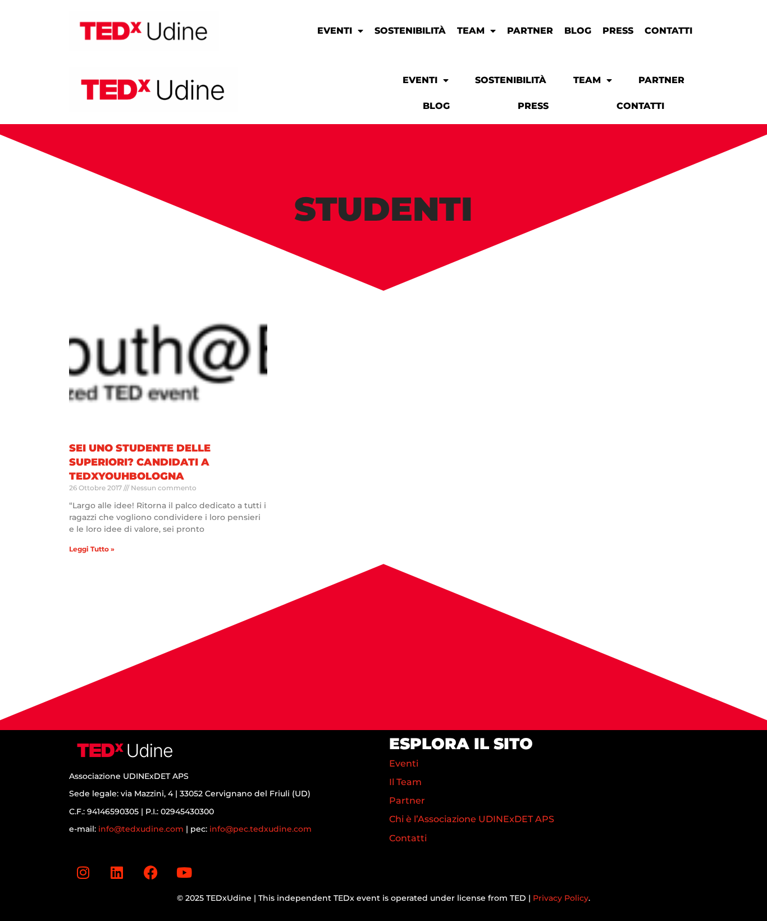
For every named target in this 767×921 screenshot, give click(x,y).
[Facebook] (150, 873)
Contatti (668, 30)
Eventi (334, 30)
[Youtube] (184, 873)
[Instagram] (83, 873)
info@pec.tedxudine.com (260, 829)
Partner (530, 30)
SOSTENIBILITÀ (410, 30)
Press (617, 30)
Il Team (405, 782)
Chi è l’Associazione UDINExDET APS (471, 819)
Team (471, 30)
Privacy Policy (560, 898)
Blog (577, 30)
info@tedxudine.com (141, 829)
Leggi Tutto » (92, 549)
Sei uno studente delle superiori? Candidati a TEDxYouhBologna (140, 462)
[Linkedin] (117, 873)
